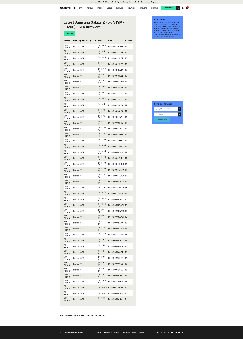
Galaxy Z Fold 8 (98, 2)
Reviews (90, 8)
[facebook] (158, 332)
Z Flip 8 (118, 2)
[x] (161, 332)
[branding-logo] (68, 8)
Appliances (131, 8)
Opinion (99, 8)
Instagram (153, 2)
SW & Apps (143, 8)
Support (116, 332)
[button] (178, 8)
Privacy (134, 332)
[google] (182, 332)
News (80, 8)
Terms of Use (126, 332)
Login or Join (168, 8)
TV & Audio (119, 8)
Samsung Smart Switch (167, 24)
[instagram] (165, 332)
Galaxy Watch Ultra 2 (131, 2)
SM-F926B (69, 33)
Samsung (68, 315)
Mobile (109, 8)
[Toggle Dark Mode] (182, 8)
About (99, 332)
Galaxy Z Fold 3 (79, 315)
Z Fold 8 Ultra (109, 2)
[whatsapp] (179, 332)
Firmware (154, 8)
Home (61, 315)
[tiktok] (168, 332)
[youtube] (172, 332)
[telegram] (176, 332)
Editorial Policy (107, 332)
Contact (141, 332)
